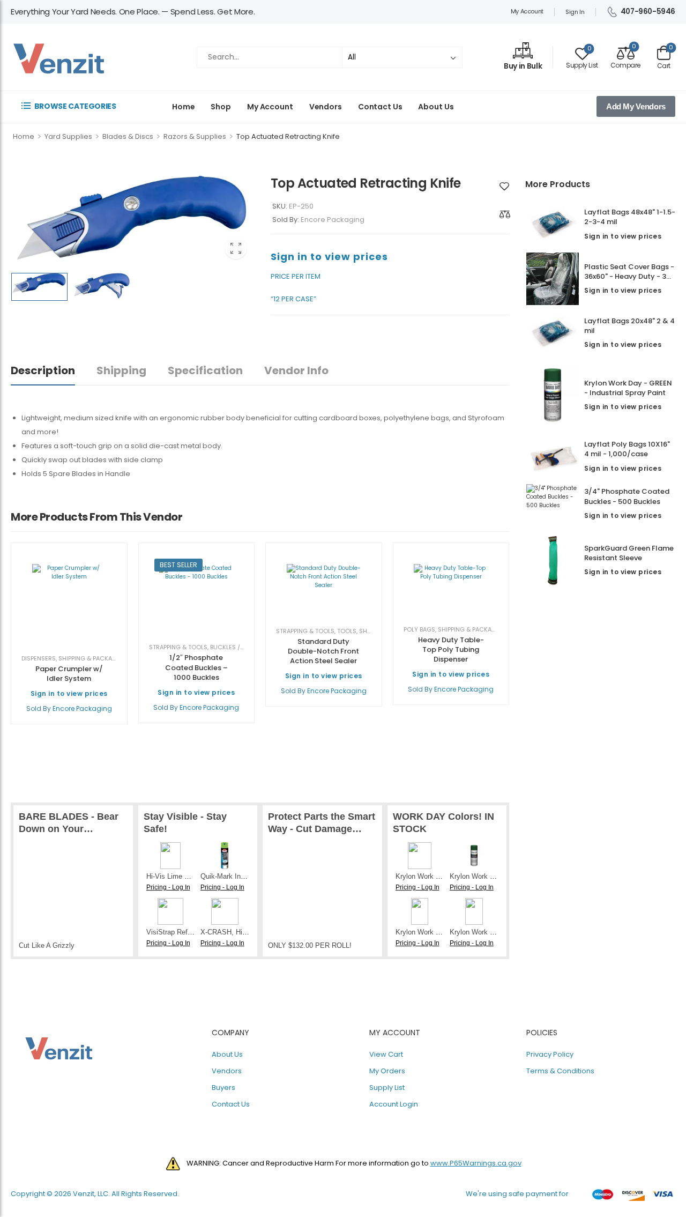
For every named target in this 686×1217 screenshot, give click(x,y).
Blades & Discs (127, 136)
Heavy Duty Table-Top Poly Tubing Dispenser (451, 649)
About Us (435, 106)
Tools (346, 631)
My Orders (387, 1071)
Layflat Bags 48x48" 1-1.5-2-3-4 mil (629, 217)
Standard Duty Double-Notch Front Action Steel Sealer (323, 651)
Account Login (393, 1104)
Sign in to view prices (622, 236)
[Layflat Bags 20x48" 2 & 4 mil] (552, 333)
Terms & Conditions (560, 1071)
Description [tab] (43, 370)
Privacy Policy (549, 1054)
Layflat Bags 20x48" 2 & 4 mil (629, 326)
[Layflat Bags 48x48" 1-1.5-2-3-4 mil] (552, 224)
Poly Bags (419, 629)
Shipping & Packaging (93, 658)
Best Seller (178, 564)
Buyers (223, 1087)
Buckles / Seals (234, 647)
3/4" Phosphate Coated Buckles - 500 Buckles (626, 496)
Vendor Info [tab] (296, 370)
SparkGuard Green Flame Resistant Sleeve (629, 553)
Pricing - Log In (168, 887)
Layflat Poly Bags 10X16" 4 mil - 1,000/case (627, 449)
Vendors (325, 106)
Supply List (387, 1087)
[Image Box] (523, 52)
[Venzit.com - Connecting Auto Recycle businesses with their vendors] (59, 57)
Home (183, 106)
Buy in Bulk (523, 66)
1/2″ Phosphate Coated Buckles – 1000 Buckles (196, 667)
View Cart (386, 1054)
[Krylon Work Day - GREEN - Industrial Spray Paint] (552, 395)
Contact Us (380, 106)
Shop (220, 106)
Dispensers (38, 658)
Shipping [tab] (121, 370)
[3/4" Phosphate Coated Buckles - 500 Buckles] (552, 503)
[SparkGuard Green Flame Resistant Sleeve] (552, 560)
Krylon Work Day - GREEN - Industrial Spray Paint (628, 388)
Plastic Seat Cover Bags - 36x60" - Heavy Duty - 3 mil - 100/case (629, 276)
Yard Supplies (68, 136)
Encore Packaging (332, 219)
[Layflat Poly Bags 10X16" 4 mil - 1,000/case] (552, 457)
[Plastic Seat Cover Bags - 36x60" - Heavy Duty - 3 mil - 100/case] (552, 279)
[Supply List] (504, 186)
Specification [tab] (205, 370)
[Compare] (504, 214)
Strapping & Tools (178, 647)
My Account (527, 11)
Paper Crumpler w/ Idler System (69, 674)
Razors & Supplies (194, 136)
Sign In (575, 12)
